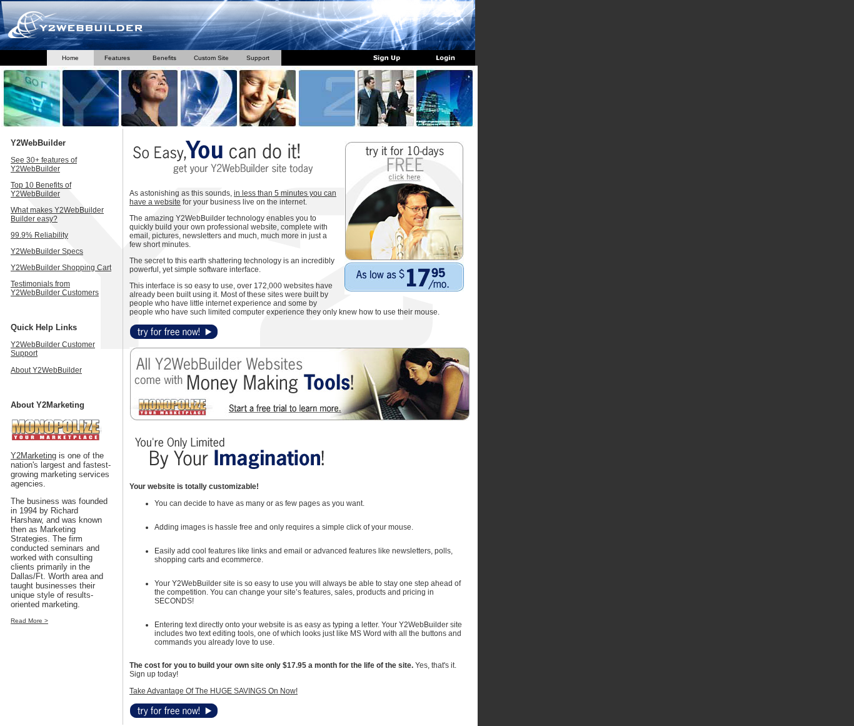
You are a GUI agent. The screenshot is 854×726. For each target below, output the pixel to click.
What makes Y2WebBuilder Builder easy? (57, 214)
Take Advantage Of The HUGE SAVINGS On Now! (213, 691)
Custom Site (211, 57)
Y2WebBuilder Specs (47, 251)
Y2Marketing (33, 455)
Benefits (164, 57)
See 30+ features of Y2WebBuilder (44, 164)
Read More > (29, 620)
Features (117, 57)
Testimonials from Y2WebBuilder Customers (55, 288)
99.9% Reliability (39, 235)
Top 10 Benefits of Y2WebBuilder (41, 189)
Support (257, 57)
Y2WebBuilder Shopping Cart (61, 267)
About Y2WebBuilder (46, 370)
